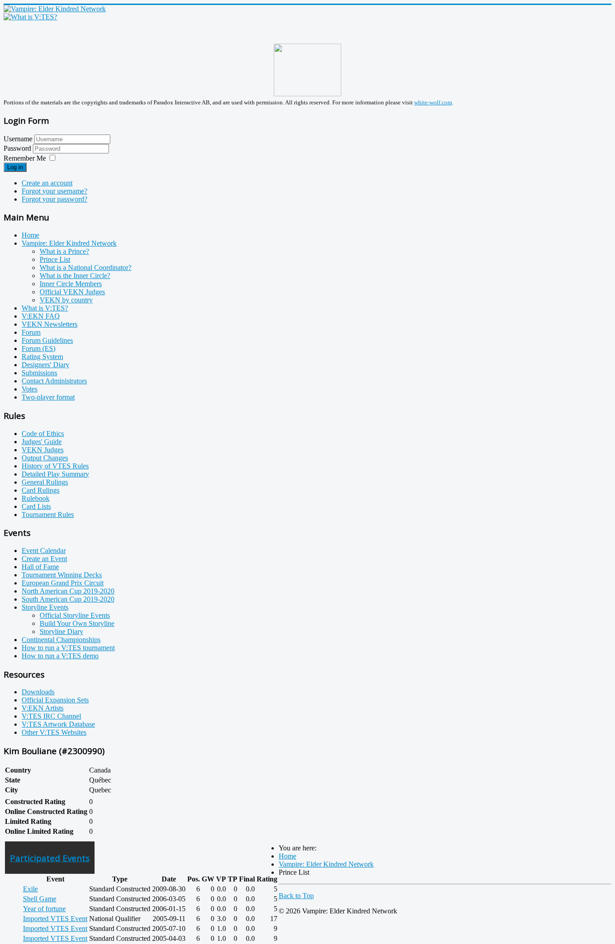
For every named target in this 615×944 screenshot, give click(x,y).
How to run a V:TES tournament (68, 648)
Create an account (47, 183)
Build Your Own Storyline (77, 623)
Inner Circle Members (71, 284)
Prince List (55, 259)
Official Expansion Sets (55, 700)
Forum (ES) (38, 348)
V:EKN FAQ (41, 316)
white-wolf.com (433, 102)
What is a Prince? (64, 251)
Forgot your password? (54, 199)
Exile (30, 889)
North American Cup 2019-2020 (68, 591)
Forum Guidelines (47, 340)
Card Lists (36, 506)
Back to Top (296, 895)
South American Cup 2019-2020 (68, 599)
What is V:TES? (45, 308)
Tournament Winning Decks (62, 575)
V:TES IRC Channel (51, 716)
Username (18, 139)
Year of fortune (44, 909)
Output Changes (45, 458)
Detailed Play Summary (55, 474)
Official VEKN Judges (72, 292)
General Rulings (45, 482)
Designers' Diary (45, 365)
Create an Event (44, 558)
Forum (31, 332)
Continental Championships (61, 639)
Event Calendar (44, 550)
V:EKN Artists (42, 708)
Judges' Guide (42, 441)
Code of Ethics (43, 433)
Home (30, 235)
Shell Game (39, 899)
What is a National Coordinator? (85, 267)
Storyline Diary (61, 631)
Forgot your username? (54, 191)
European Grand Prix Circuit (63, 583)
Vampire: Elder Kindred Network (69, 243)
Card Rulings (40, 490)
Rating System (42, 356)
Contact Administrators (54, 381)
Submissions (39, 373)
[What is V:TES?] (30, 17)
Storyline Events (45, 607)
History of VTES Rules (55, 466)
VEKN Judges (42, 450)
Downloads (38, 692)
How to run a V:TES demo (60, 656)
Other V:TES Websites (54, 732)
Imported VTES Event (55, 918)
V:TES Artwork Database (58, 724)
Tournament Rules (48, 514)
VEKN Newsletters (49, 324)
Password (18, 148)
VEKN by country (66, 300)
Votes (29, 389)
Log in (15, 167)
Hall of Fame (40, 567)
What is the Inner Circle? (75, 275)
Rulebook (36, 498)
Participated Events (50, 857)
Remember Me (25, 158)
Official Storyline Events (75, 615)
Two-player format (48, 397)
